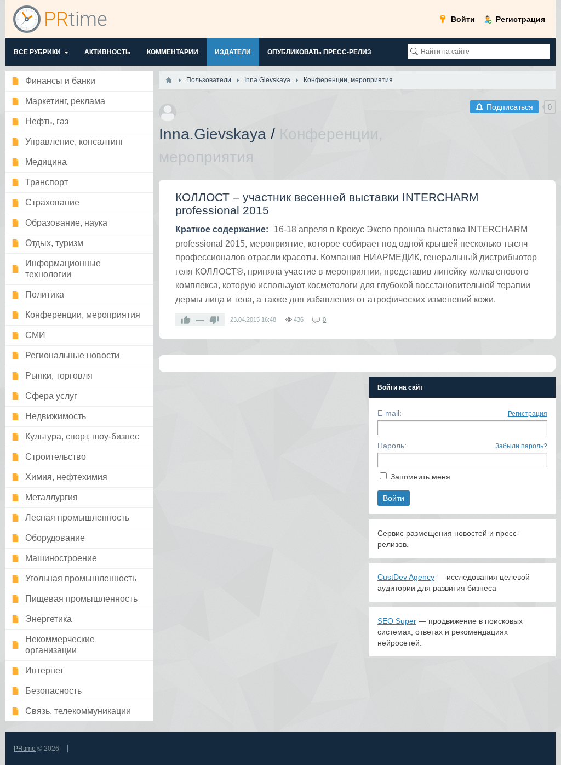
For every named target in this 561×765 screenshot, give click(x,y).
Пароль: (392, 445)
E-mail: (389, 413)
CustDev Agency (405, 577)
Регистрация (527, 414)
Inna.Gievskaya (212, 133)
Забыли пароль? (521, 446)
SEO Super (396, 620)
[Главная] (168, 80)
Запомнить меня (420, 476)
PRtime (25, 748)
